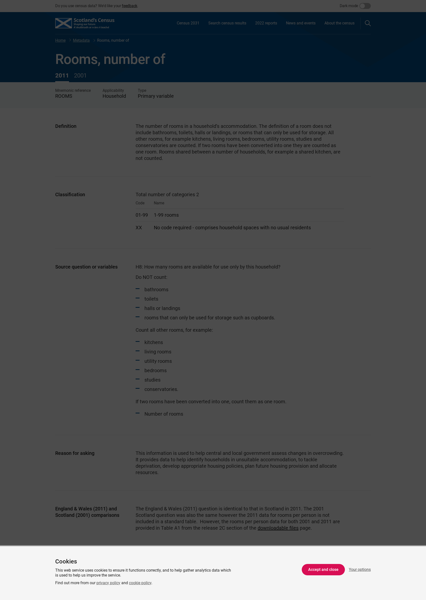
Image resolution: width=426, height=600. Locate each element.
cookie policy (140, 583)
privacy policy (108, 583)
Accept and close (323, 569)
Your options (360, 569)
